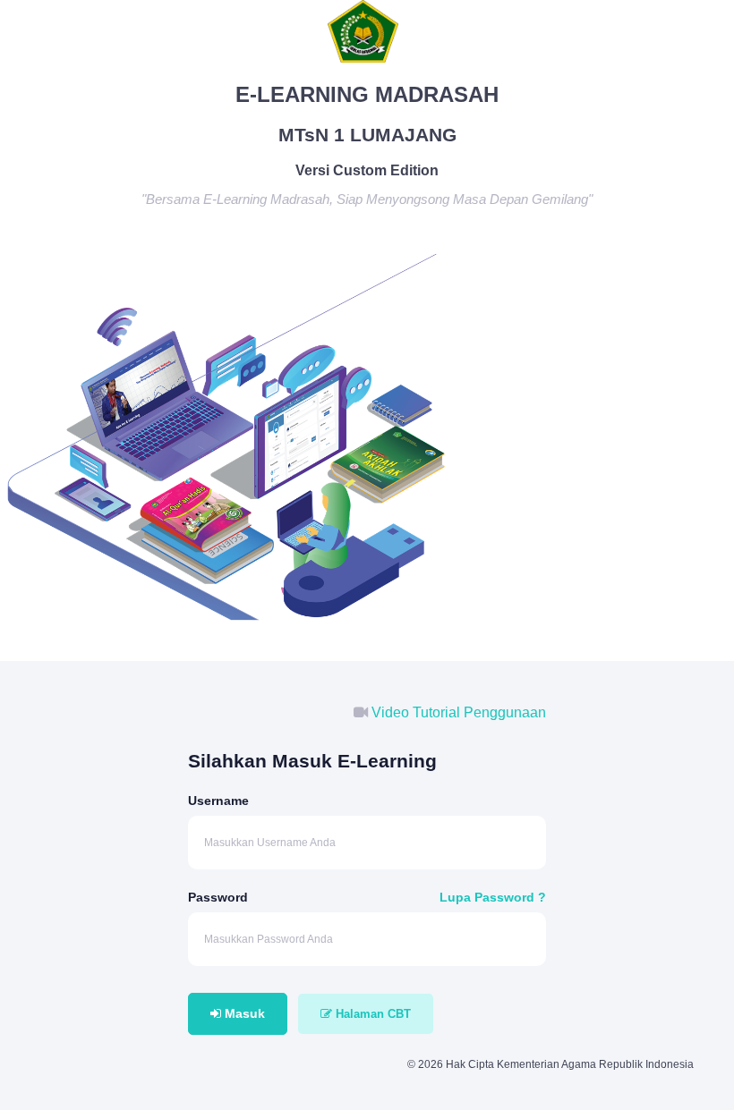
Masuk (243, 1013)
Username (218, 800)
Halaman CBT (371, 1014)
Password (218, 897)
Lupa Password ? (493, 897)
